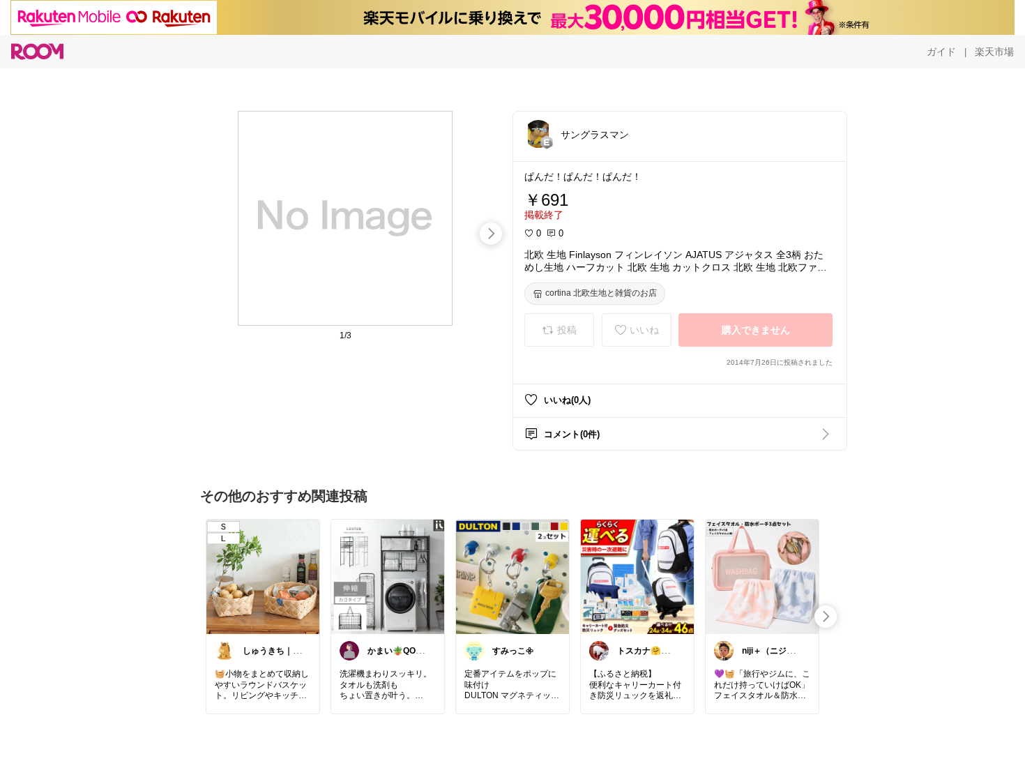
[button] (538, 134)
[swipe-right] (491, 233)
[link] (262, 576)
